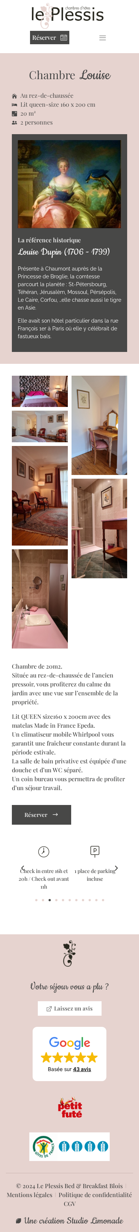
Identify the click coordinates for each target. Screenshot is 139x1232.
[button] (103, 37)
